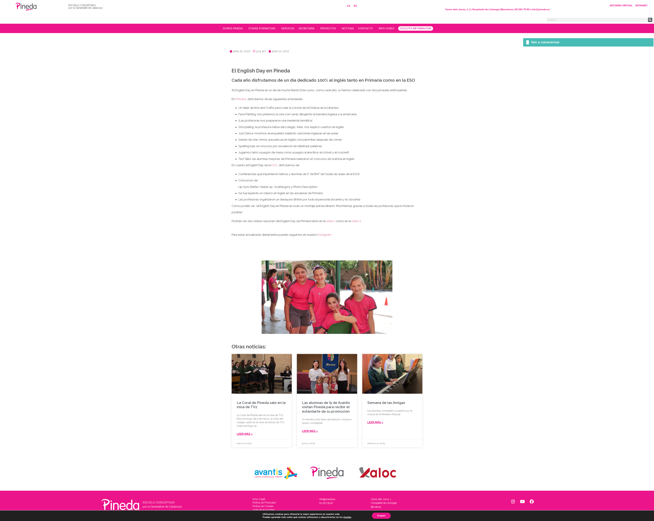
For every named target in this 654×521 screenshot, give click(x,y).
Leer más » (245, 434)
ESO (274, 165)
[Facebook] (531, 501)
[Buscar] (650, 20)
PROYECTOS (328, 28)
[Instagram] (513, 501)
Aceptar (381, 515)
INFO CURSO (386, 28)
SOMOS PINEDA (233, 28)
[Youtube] (522, 501)
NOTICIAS (348, 28)
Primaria (241, 99)
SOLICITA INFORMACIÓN (415, 28)
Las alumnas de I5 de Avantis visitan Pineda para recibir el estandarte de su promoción (326, 407)
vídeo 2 (356, 221)
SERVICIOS (287, 28)
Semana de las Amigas (386, 403)
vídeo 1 (330, 221)
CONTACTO (365, 28)
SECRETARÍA (306, 28)
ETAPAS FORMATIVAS (261, 28)
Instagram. (325, 234)
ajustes (347, 517)
